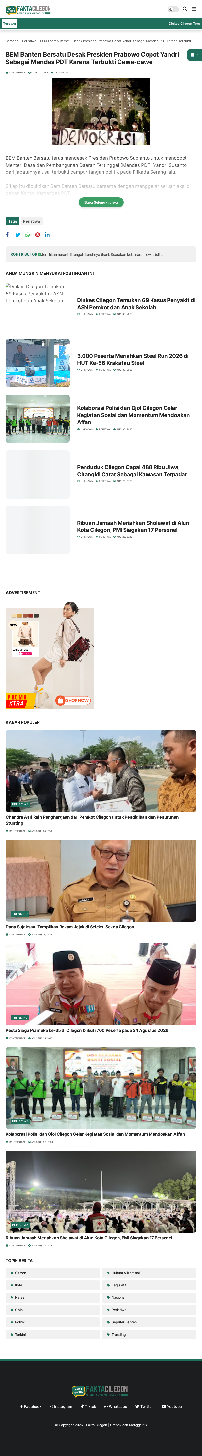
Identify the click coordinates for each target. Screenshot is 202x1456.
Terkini (20, 1334)
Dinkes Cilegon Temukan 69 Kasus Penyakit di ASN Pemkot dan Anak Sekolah (136, 303)
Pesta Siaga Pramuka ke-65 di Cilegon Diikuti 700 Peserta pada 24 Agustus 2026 (87, 1030)
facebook (32, 1406)
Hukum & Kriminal (125, 1273)
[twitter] (20, 234)
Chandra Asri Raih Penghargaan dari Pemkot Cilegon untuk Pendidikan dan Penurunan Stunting (92, 820)
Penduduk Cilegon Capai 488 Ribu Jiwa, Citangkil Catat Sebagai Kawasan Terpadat (132, 470)
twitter (146, 1406)
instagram (63, 1406)
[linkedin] (49, 234)
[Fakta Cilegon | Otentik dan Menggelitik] (29, 14)
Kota (18, 1285)
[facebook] (10, 234)
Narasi (19, 1297)
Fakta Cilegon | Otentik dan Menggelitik (116, 1425)
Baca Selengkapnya (101, 202)
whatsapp (118, 1406)
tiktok (90, 1406)
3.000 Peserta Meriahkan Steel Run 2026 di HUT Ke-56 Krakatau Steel (132, 359)
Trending (20, 914)
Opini (18, 1310)
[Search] (185, 9)
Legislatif (118, 1285)
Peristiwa (29, 41)
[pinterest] (39, 234)
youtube (174, 1406)
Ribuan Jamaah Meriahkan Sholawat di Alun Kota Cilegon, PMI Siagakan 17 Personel (133, 526)
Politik (19, 1322)
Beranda (12, 41)
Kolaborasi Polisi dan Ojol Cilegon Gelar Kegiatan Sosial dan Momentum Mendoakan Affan (133, 415)
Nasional (118, 1297)
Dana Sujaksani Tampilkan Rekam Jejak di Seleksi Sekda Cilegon (70, 926)
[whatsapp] (29, 234)
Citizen (20, 1273)
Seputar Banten (124, 1322)
